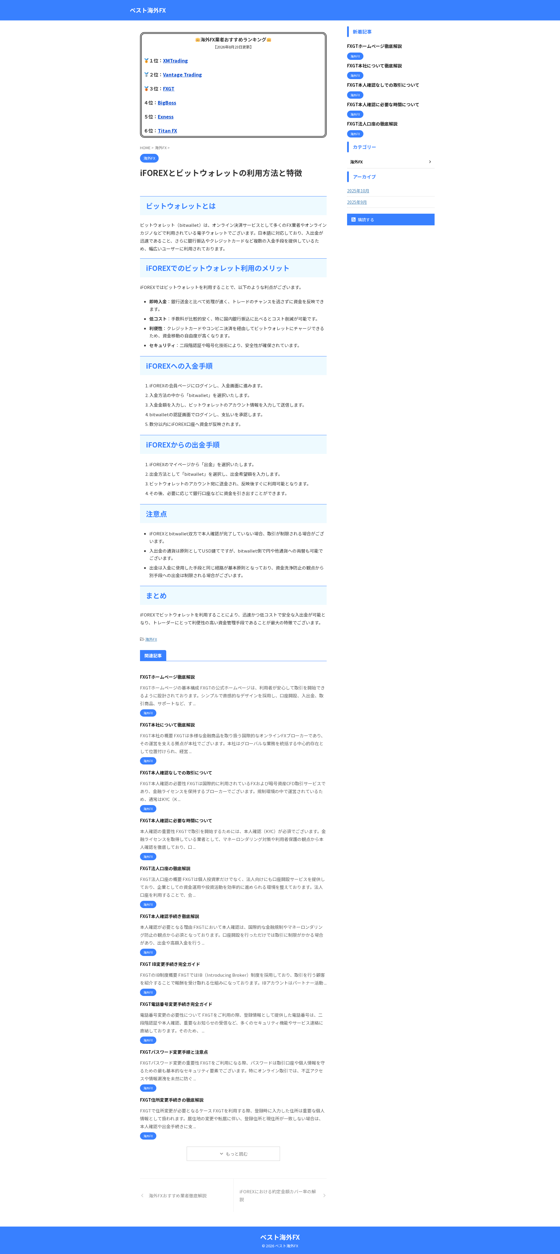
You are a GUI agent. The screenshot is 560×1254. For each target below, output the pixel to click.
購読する (365, 219)
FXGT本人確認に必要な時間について (176, 820)
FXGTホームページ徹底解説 (167, 677)
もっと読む (237, 1154)
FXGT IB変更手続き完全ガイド (170, 964)
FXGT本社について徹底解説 (167, 725)
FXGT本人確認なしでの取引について (176, 772)
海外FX (151, 639)
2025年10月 (358, 191)
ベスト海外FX (148, 10)
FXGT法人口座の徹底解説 (165, 868)
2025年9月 (357, 202)
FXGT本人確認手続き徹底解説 (169, 916)
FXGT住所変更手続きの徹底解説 (172, 1100)
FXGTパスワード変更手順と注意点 (174, 1052)
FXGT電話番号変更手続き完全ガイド (176, 1004)
